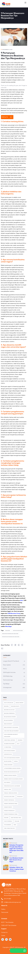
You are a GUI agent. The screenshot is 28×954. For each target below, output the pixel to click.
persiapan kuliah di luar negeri (12, 785)
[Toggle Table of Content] (10, 117)
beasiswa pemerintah (9, 713)
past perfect (7, 782)
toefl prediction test (9, 828)
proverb (6, 817)
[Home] (6, 885)
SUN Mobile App (7, 676)
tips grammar (7, 824)
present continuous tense (10, 803)
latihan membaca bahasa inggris (12, 768)
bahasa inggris (19, 702)
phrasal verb (7, 789)
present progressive (9, 810)
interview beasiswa (18, 630)
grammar (20, 740)
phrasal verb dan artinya (10, 793)
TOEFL (15, 824)
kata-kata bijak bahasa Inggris (12, 757)
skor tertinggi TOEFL (16, 817)
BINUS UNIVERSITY (8, 723)
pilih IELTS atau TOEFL (9, 796)
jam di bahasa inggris (9, 750)
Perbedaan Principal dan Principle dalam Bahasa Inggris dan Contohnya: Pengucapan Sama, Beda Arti (16, 848)
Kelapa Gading (7, 761)
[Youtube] (10, 939)
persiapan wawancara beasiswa (10, 633)
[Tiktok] (2, 939)
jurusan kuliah (8, 754)
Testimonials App (8, 680)
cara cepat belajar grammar (11, 730)
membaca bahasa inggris (10, 775)
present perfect (8, 807)
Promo (5, 668)
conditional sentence (9, 740)
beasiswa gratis (15, 706)
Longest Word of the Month (11, 661)
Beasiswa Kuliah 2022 (9, 709)
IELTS (18, 743)
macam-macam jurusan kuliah (11, 771)
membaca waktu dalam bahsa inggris (13, 778)
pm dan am (19, 796)
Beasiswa (7, 630)
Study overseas (8, 821)
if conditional (7, 747)
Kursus (16, 761)
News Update (7, 665)
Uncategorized (7, 687)
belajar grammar (8, 720)
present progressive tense (10, 814)
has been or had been (9, 743)
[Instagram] (6, 939)
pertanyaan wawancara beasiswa (10, 636)
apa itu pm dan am (8, 702)
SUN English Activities (9, 672)
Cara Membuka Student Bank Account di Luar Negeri (16, 859)
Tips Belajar (6, 683)
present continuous (9, 800)
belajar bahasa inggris (10, 716)
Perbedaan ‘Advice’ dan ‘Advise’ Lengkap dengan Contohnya (16, 869)
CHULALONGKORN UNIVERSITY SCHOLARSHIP (11, 735)
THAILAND (17, 821)
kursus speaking (8, 764)
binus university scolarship (11, 727)
